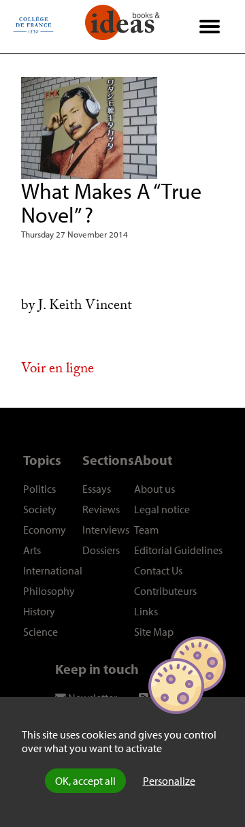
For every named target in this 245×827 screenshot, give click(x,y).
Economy (44, 529)
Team (146, 529)
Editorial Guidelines (178, 550)
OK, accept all (85, 781)
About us (154, 489)
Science (40, 631)
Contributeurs (165, 591)
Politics (39, 489)
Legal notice (162, 509)
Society (39, 509)
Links (146, 611)
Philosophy (49, 591)
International (52, 570)
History (39, 611)
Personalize (169, 781)
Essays (96, 489)
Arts (32, 550)
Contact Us (158, 570)
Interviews (105, 529)
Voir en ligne (57, 370)
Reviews (101, 509)
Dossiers (101, 550)
